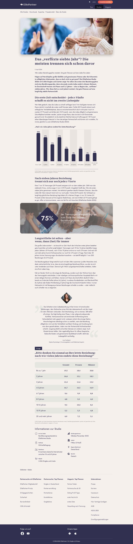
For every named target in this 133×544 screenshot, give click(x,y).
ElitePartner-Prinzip (26, 488)
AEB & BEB (95, 510)
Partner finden (72, 484)
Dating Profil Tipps (73, 493)
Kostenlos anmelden (105, 2)
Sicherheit (23, 497)
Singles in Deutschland (51, 484)
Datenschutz (95, 497)
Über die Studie (61, 12)
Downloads (33, 12)
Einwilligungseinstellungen (99, 519)
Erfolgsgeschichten (26, 493)
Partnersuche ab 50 (74, 488)
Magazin (108, 7)
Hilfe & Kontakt (25, 506)
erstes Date (71, 502)
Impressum (94, 493)
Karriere (93, 488)
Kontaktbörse (48, 497)
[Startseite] (28, 4)
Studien (99, 7)
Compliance (95, 515)
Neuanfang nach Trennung (76, 506)
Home (90, 2)
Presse (93, 484)
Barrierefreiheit (25, 502)
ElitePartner (23, 470)
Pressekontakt (50, 12)
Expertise (41, 12)
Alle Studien (24, 12)
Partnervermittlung (50, 488)
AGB (92, 506)
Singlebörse (48, 502)
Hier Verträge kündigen (99, 502)
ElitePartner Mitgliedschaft (28, 484)
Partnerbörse (48, 493)
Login (94, 2)
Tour (91, 7)
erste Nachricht (72, 497)
